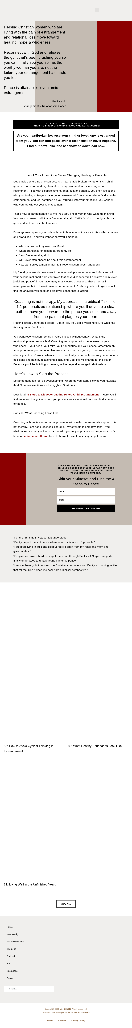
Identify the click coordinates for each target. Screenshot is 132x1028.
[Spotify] (120, 968)
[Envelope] (91, 968)
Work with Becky (15, 941)
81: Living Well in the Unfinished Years (30, 884)
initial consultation (36, 436)
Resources (12, 971)
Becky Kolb (65, 1009)
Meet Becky (12, 934)
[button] (97, 10)
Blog (8, 963)
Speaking (11, 949)
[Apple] (112, 968)
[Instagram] (98, 968)
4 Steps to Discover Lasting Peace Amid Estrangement (63, 394)
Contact (10, 978)
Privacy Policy (78, 1021)
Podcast (10, 956)
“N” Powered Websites (78, 1012)
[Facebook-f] (105, 968)
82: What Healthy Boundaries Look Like (95, 746)
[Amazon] (127, 968)
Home (9, 927)
